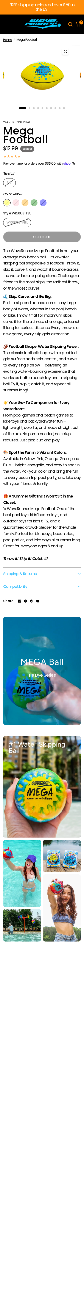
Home (7, 39)
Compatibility (15, 586)
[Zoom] (65, 51)
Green (34, 202)
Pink (15, 202)
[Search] (70, 24)
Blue (43, 202)
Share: (8, 601)
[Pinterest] (31, 601)
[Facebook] (19, 601)
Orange (25, 202)
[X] (25, 601)
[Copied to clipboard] (37, 601)
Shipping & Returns (20, 573)
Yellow (6, 202)
